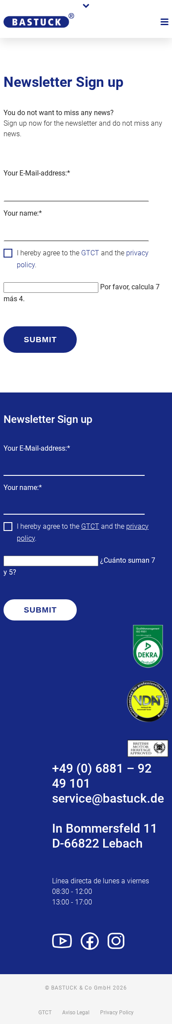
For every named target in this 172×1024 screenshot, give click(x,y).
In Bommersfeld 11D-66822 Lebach (104, 836)
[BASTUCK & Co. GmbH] (39, 32)
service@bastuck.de (108, 798)
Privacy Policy (117, 1012)
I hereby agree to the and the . (83, 259)
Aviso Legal (76, 1012)
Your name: (23, 214)
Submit (40, 339)
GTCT (90, 253)
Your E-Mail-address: (37, 173)
